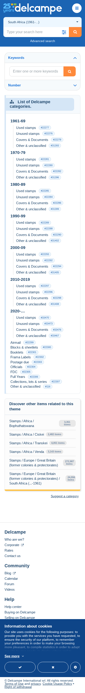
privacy (36, 683)
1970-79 (17, 152)
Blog (8, 573)
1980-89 (17, 184)
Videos (10, 589)
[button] (64, 32)
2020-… (17, 311)
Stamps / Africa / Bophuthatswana (21, 423)
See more (12, 656)
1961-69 (17, 121)
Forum (9, 584)
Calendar (11, 578)
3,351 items (67, 423)
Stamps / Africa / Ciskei (26, 434)
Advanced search (42, 41)
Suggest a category (65, 496)
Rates (9, 550)
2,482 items (54, 434)
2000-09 (17, 247)
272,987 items (69, 462)
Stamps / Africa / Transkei (28, 443)
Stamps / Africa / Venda (26, 452)
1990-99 (17, 216)
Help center (13, 607)
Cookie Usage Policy (57, 683)
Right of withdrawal (18, 687)
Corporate (12, 545)
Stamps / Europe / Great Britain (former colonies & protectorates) (33, 462)
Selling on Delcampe (20, 618)
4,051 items (58, 443)
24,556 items (71, 478)
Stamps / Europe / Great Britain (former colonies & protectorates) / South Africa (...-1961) (34, 478)
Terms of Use (14, 683)
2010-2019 (20, 279)
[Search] (75, 32)
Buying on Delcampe (20, 612)
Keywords (16, 58)
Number (14, 85)
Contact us (13, 556)
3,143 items (54, 451)
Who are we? (14, 539)
